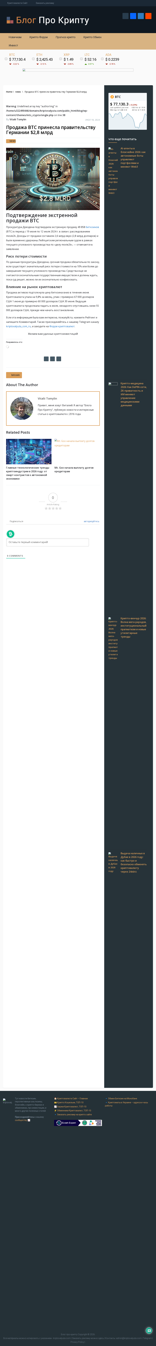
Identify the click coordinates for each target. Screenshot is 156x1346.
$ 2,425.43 (44, 59)
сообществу (21, 1120)
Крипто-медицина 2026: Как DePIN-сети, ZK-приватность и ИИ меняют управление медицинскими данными (134, 394)
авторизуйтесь (91, 521)
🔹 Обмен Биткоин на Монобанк (121, 1098)
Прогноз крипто (65, 37)
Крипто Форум (38, 37)
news (13, 141)
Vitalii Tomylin (18, 119)
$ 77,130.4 (17, 59)
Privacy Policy (77, 1342)
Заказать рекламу (44, 3)
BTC (117, 97)
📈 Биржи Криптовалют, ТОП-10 (70, 1106)
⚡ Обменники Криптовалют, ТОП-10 (72, 1110)
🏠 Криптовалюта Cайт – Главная (71, 1098)
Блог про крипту (69, 1334)
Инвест (13, 45)
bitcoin (15, 375)
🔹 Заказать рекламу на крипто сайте (73, 1114)
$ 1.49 (68, 59)
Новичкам (14, 37)
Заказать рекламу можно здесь (88, 1338)
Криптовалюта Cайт (17, 3)
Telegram (147, 1338)
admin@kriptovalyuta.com (129, 1338)
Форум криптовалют (62, 326)
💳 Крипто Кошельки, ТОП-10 (68, 1102)
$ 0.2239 (112, 59)
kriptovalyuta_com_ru (18, 326)
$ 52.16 (90, 59)
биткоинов (92, 227)
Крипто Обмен (92, 37)
